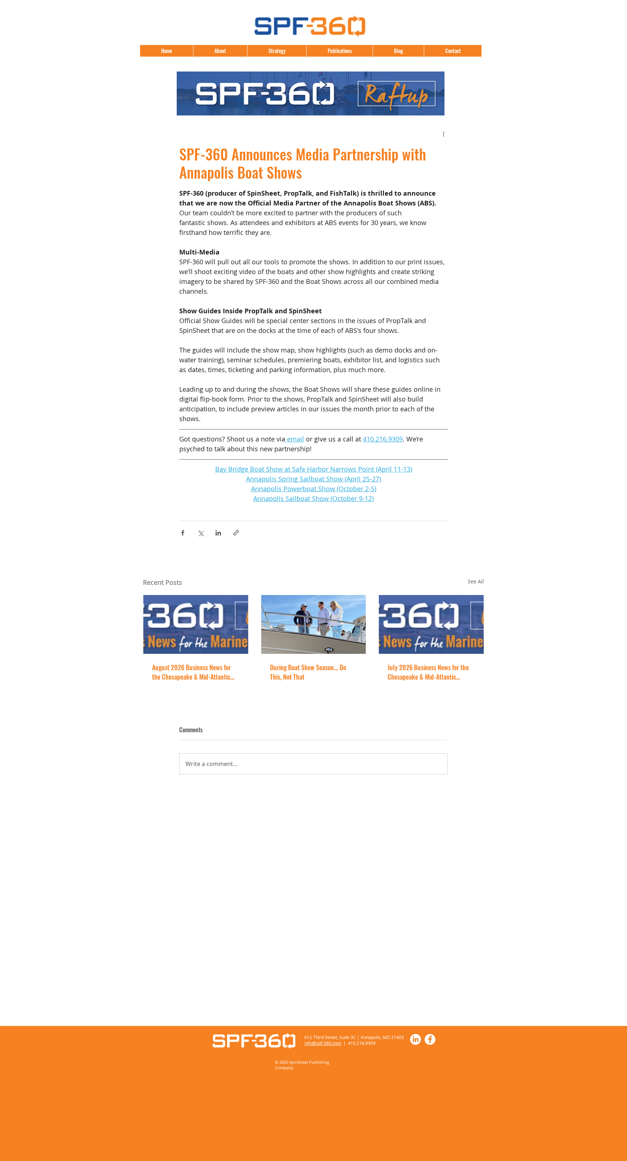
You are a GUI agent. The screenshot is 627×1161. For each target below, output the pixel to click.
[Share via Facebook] (182, 532)
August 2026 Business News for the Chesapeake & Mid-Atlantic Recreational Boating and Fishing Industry (193, 672)
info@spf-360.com (322, 1043)
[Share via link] (236, 532)
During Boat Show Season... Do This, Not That (308, 672)
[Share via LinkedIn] (218, 532)
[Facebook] (430, 1039)
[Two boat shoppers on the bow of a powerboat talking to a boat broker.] (313, 624)
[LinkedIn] (415, 1039)
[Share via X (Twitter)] (200, 532)
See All (476, 581)
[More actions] (443, 134)
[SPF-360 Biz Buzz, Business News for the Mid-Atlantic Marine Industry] (431, 624)
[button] (339, 51)
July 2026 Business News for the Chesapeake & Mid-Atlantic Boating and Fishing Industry (428, 672)
